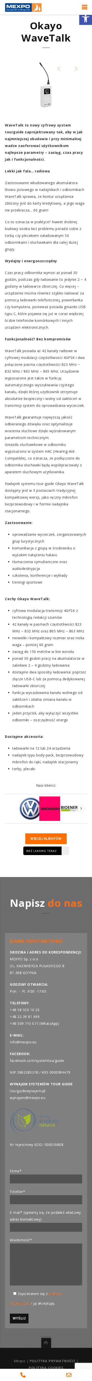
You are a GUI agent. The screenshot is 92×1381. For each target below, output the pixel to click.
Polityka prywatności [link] (52, 1361)
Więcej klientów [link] (46, 838)
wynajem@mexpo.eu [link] (27, 1097)
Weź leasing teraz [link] (41, 851)
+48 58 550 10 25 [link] (24, 1009)
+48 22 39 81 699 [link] (24, 1016)
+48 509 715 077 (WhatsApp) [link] (34, 1023)
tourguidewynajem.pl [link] (27, 1090)
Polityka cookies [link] (46, 1367)
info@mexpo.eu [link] (23, 1042)
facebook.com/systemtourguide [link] (37, 1060)
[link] (85, 18)
